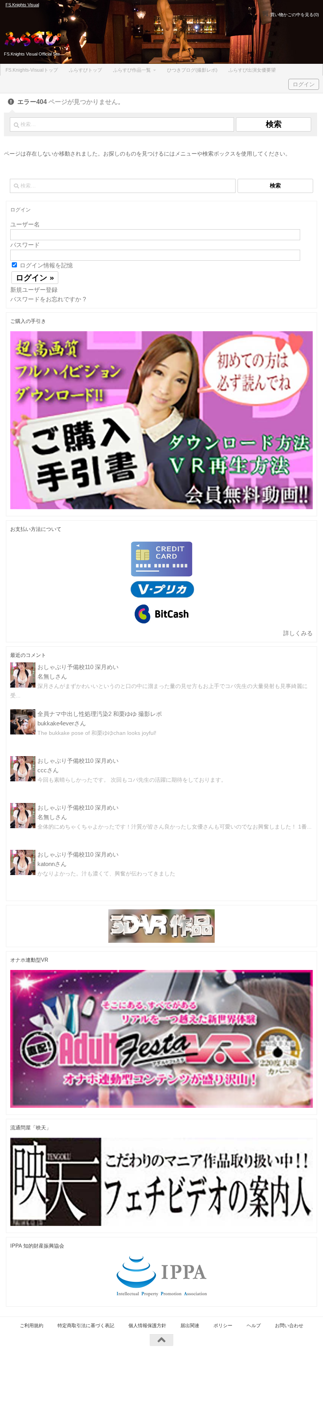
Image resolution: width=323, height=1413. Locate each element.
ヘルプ (254, 1325)
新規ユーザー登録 (34, 289)
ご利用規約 (31, 1325)
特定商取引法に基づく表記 (86, 1325)
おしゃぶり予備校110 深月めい (78, 667)
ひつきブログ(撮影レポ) (192, 70)
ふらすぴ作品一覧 (132, 70)
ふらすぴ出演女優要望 (252, 70)
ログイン (304, 84)
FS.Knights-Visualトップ (32, 70)
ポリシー (222, 1325)
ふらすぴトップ (85, 70)
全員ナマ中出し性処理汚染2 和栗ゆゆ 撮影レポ (99, 713)
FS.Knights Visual (22, 4)
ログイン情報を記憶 (45, 265)
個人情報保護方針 (147, 1325)
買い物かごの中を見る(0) (294, 14)
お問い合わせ (289, 1325)
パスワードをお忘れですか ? (48, 299)
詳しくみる (298, 633)
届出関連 (189, 1325)
